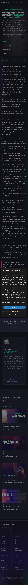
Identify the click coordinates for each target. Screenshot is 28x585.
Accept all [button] (14, 307)
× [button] (24, 269)
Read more (4, 304)
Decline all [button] (14, 311)
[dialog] (14, 292)
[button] (14, 314)
